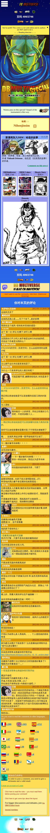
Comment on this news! (38, 166)
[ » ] (20, 21)
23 (35, 126)
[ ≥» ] (27, 21)
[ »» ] (31, 21)
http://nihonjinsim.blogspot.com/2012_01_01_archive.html (24, 655)
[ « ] (27, 12)
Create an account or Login (12, 786)
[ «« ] (16, 12)
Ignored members (11, 810)
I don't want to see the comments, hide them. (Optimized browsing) (25, 295)
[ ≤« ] (21, 12)
